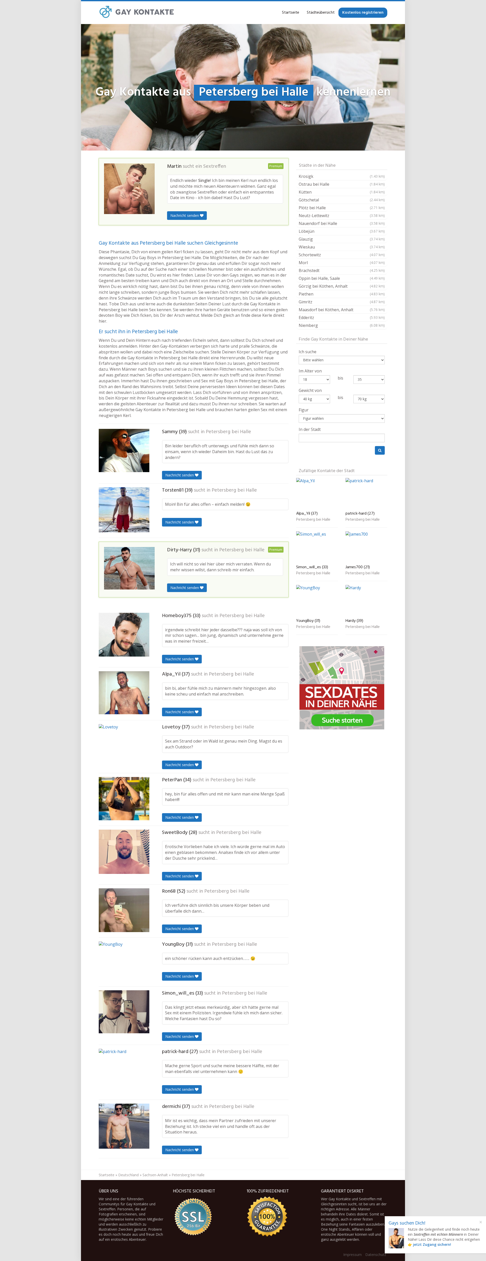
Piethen (342, 294)
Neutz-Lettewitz (342, 215)
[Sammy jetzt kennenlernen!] (124, 450)
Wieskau (342, 247)
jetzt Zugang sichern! (432, 1244)
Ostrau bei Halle (342, 184)
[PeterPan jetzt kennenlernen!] (124, 799)
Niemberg (342, 325)
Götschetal (342, 200)
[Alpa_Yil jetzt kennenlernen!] (124, 692)
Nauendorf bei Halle (342, 223)
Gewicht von (310, 390)
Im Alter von (310, 371)
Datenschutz (375, 1254)
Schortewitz (342, 255)
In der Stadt (310, 429)
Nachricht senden (185, 215)
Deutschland (128, 1174)
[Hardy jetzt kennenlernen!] (366, 600)
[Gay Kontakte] (136, 12)
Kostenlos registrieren (362, 12)
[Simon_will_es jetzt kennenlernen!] (124, 1011)
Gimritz (342, 302)
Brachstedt (342, 270)
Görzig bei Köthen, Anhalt (342, 286)
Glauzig (342, 239)
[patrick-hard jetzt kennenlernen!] (124, 1072)
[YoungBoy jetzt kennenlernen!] (124, 961)
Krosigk (342, 176)
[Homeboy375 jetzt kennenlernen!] (124, 635)
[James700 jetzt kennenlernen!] (366, 547)
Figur (304, 410)
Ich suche (307, 351)
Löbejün (342, 231)
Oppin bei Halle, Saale (342, 278)
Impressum (352, 1254)
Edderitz (342, 317)
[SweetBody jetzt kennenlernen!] (124, 852)
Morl (342, 262)
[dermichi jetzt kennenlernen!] (124, 1126)
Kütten (342, 192)
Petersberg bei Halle (228, 432)
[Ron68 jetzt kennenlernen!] (124, 910)
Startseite (290, 12)
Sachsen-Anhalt (155, 1174)
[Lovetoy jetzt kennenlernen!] (124, 745)
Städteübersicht (321, 12)
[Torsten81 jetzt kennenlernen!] (124, 509)
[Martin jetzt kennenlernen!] (129, 188)
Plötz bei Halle (342, 208)
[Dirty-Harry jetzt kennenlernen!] (129, 568)
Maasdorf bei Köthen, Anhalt (342, 309)
